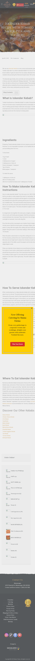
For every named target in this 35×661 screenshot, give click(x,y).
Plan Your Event (17, 344)
